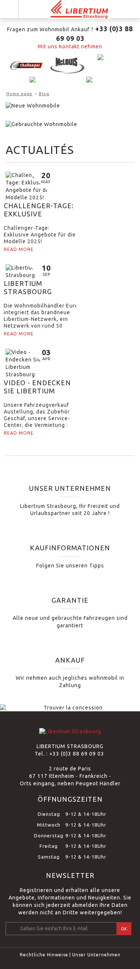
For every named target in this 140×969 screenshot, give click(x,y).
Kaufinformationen (70, 547)
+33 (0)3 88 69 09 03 (77, 754)
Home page (19, 93)
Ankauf (70, 660)
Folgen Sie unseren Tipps (70, 566)
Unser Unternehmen (70, 488)
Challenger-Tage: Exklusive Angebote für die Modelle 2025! (39, 210)
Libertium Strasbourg (28, 287)
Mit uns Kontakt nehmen (70, 46)
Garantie (70, 600)
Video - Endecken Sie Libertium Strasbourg (37, 387)
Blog (44, 93)
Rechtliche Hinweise (44, 954)
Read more (19, 249)
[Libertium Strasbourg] (79, 9)
